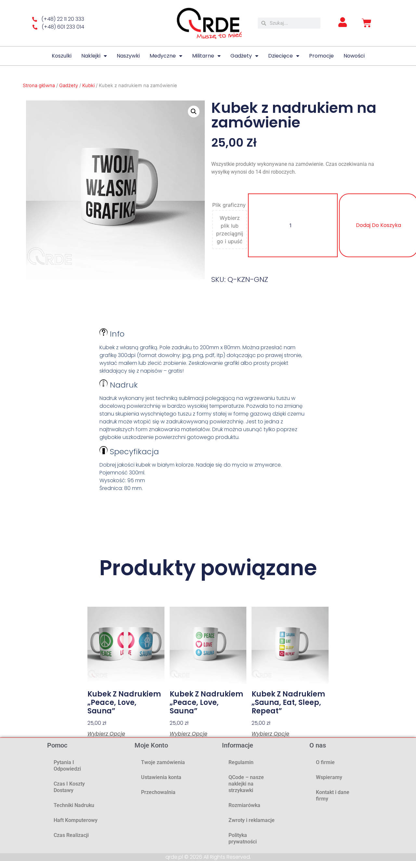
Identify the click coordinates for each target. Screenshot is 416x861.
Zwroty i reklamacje (251, 820)
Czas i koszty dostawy (69, 787)
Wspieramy (329, 777)
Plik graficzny (229, 205)
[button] (194, 111)
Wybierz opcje (106, 733)
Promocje (321, 56)
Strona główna (39, 85)
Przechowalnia (158, 792)
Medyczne (163, 56)
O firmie (325, 762)
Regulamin (241, 762)
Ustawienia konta (161, 777)
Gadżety (241, 56)
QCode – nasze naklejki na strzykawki (246, 783)
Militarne (203, 56)
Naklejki (90, 56)
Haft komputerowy (76, 820)
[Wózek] (366, 23)
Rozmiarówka (244, 805)
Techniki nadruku (74, 805)
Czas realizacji (71, 835)
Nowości (354, 56)
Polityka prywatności (242, 838)
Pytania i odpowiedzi (67, 765)
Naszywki (128, 56)
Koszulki (62, 56)
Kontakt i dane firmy (332, 795)
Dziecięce (280, 56)
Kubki (88, 85)
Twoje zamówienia (163, 762)
